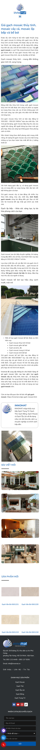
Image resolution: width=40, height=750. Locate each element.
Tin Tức (26, 669)
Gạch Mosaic (20, 682)
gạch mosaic (5, 386)
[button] (20, 16)
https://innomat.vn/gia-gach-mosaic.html (22, 397)
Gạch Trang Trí (20, 698)
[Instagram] (22, 704)
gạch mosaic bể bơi (21, 338)
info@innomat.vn (14, 663)
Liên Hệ (17, 669)
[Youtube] (18, 704)
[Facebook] (14, 704)
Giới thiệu (7, 669)
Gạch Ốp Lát (20, 690)
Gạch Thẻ (20, 686)
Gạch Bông (20, 694)
